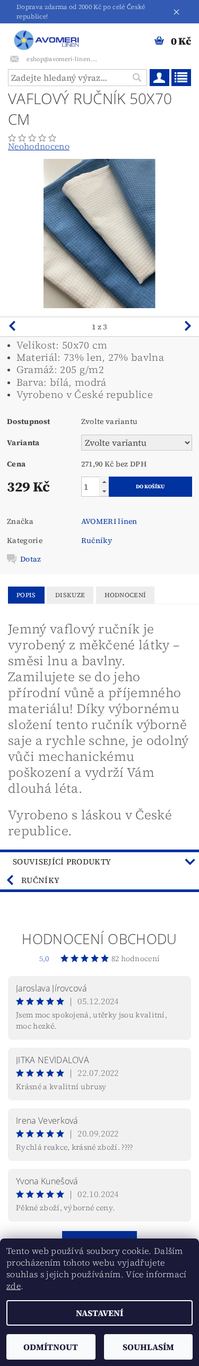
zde (13, 1286)
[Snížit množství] (104, 491)
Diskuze (70, 595)
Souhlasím (148, 1347)
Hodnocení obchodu (99, 938)
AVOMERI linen (109, 521)
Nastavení (99, 1313)
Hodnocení (125, 595)
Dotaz (30, 559)
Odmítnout (50, 1347)
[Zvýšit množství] (104, 482)
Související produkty (62, 861)
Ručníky (96, 540)
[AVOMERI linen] (48, 37)
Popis (26, 595)
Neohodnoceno (39, 146)
